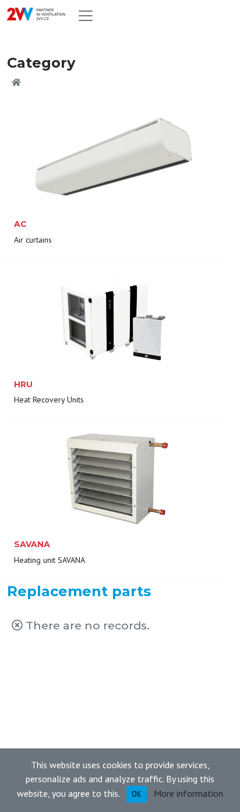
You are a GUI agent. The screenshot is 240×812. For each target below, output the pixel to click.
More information (188, 793)
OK (137, 794)
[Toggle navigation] (85, 16)
